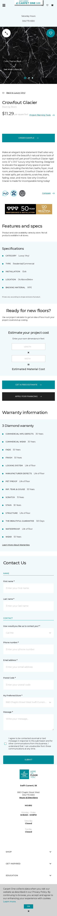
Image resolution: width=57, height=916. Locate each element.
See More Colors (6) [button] (13, 69)
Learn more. (9, 901)
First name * (8, 581)
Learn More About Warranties (16, 545)
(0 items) (52, 5)
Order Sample (26, 138)
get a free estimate (26, 384)
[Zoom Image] (6, 33)
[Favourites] (47, 5)
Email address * (10, 660)
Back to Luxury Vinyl (15, 93)
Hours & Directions (28, 797)
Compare (46, 193)
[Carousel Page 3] (32, 78)
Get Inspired (13, 863)
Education (12, 875)
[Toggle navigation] (4, 5)
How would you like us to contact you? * (21, 626)
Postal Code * (9, 678)
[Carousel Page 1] (25, 78)
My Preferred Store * (12, 695)
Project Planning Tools (40, 115)
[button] (42, 5)
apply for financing (26, 396)
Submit (28, 759)
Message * (8, 712)
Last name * (8, 599)
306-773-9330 (28, 21)
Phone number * (11, 642)
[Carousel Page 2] (29, 78)
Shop (9, 852)
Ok (28, 906)
